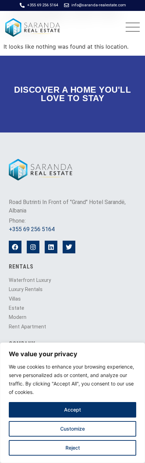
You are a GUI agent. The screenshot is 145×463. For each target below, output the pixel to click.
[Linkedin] (51, 247)
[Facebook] (15, 247)
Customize (72, 429)
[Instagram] (33, 247)
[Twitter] (69, 247)
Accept (72, 410)
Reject (72, 448)
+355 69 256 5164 (32, 229)
